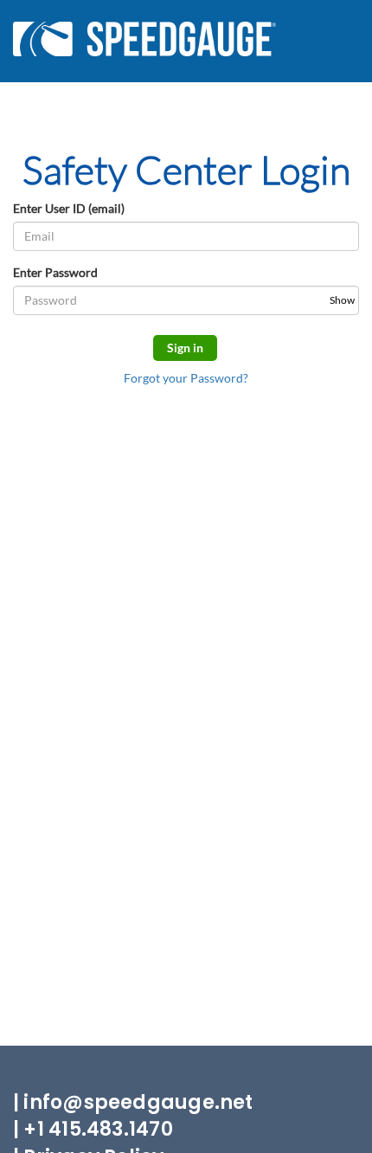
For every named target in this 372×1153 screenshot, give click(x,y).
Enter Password (55, 272)
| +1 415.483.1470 (93, 1129)
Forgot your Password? (186, 377)
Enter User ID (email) (69, 208)
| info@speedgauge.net (133, 1102)
